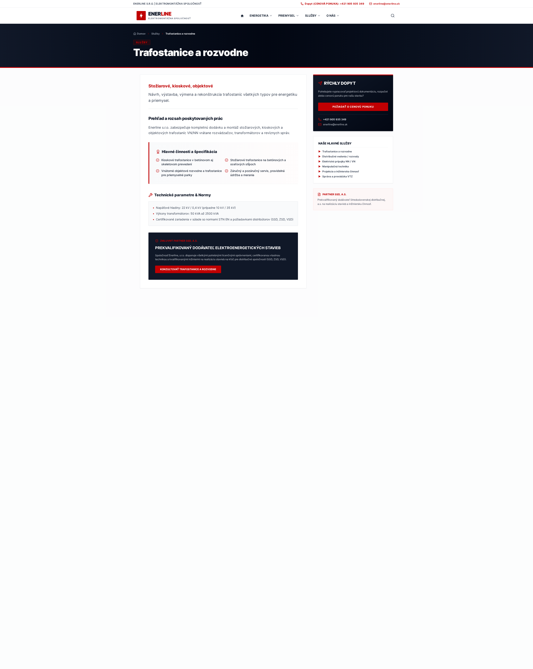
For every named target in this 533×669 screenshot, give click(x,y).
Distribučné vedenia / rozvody (338, 156)
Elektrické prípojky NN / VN (336, 161)
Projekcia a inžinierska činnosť (338, 171)
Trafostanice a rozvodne (335, 151)
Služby (155, 33)
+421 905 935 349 (334, 119)
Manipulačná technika (333, 166)
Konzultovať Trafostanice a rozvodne (188, 269)
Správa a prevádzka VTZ (335, 176)
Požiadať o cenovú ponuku (353, 106)
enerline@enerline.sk (335, 124)
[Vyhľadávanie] (392, 15)
